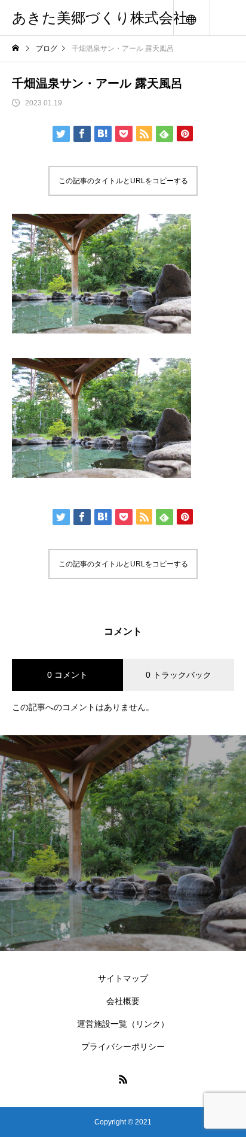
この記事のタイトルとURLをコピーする (123, 181)
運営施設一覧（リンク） (123, 1024)
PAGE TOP (228, 1088)
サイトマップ (123, 978)
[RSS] (123, 1079)
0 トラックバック (178, 675)
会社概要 (123, 1001)
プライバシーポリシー (123, 1046)
